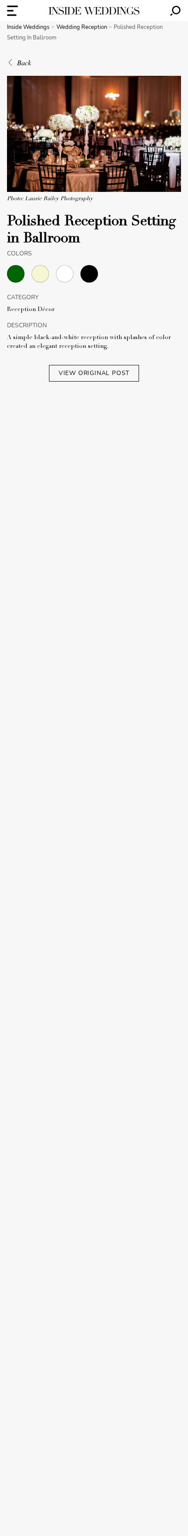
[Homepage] (94, 10)
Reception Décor (31, 310)
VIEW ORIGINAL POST (94, 373)
